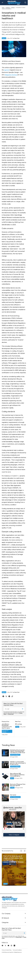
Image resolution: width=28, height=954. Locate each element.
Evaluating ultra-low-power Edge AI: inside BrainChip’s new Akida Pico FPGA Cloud (17, 751)
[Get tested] (5, 797)
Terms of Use (10, 714)
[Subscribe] (22, 708)
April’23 (6, 70)
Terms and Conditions (17, 950)
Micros (12, 778)
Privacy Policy (19, 937)
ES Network (5, 918)
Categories (5, 922)
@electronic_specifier (12, 807)
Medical (13, 7)
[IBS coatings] (20, 728)
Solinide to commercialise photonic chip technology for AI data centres (18, 763)
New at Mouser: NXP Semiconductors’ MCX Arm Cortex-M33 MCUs (17, 775)
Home (3, 7)
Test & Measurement (15, 797)
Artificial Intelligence (15, 754)
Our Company (6, 913)
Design (17, 726)
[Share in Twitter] (6, 696)
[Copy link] (12, 696)
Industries (8, 7)
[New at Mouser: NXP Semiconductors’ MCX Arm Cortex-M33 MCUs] (5, 776)
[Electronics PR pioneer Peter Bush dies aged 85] (5, 787)
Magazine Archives (11, 75)
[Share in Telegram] (9, 696)
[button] (2, 2)
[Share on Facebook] (3, 696)
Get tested (13, 795)
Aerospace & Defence (5, 731)
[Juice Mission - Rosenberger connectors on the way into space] (8, 728)
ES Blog (12, 787)
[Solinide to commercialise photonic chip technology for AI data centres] (5, 764)
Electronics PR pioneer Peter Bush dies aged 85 (17, 785)
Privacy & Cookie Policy (6, 950)
